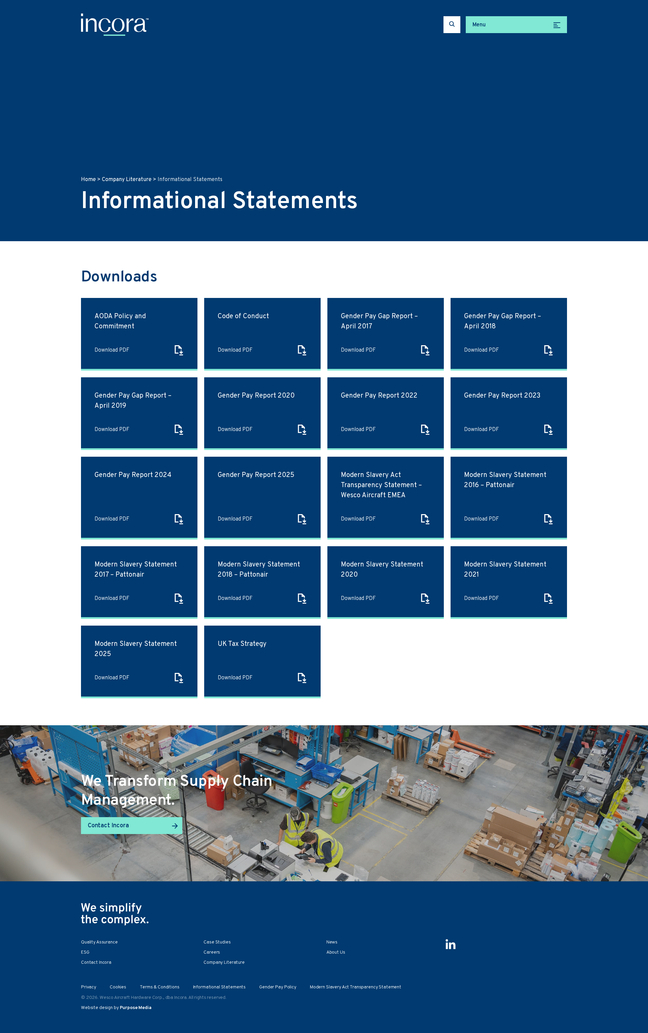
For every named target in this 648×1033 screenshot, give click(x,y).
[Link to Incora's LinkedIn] (451, 944)
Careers (212, 952)
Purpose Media (136, 1008)
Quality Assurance (99, 942)
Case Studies (217, 942)
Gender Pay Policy (277, 987)
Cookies (118, 987)
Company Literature (127, 179)
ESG (85, 952)
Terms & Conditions (159, 987)
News (332, 942)
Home (88, 179)
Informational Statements (219, 987)
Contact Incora (108, 826)
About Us (335, 952)
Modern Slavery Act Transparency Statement (355, 987)
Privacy (88, 987)
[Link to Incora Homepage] (114, 25)
